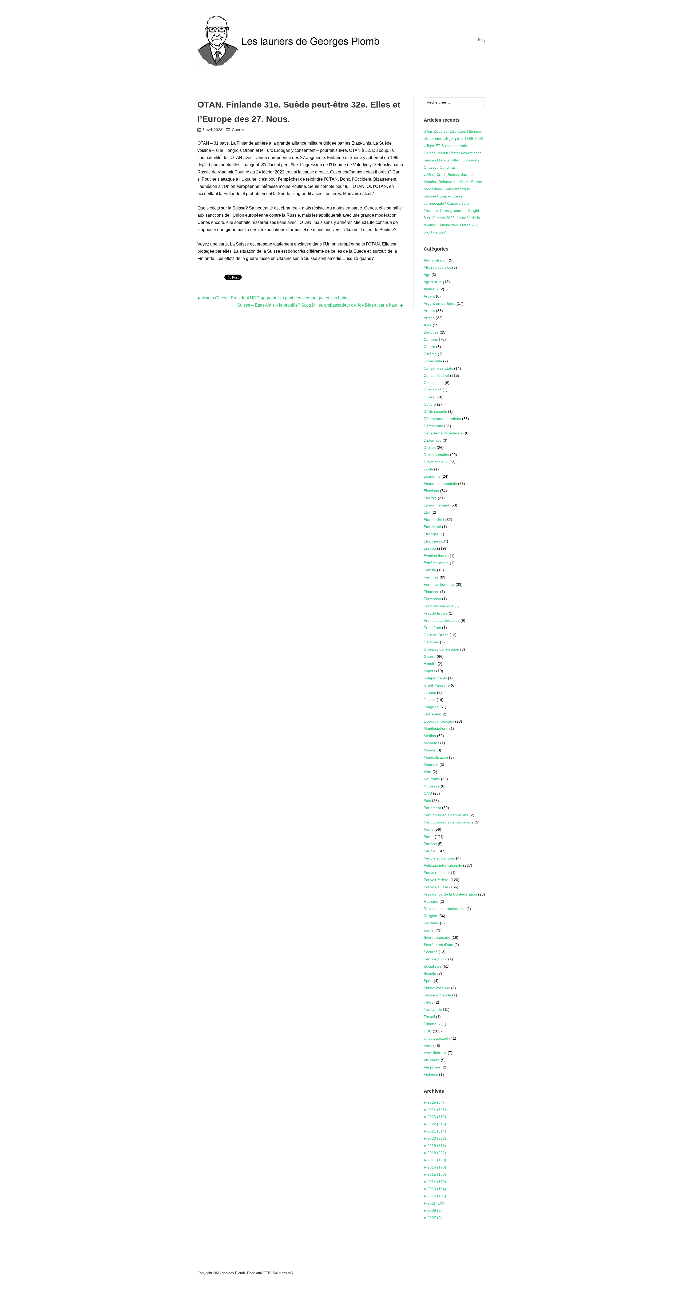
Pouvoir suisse (436, 887)
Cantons (431, 339)
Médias (430, 736)
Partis (428, 829)
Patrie (429, 836)
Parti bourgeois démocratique (449, 822)
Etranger (431, 534)
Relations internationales (444, 908)
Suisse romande (437, 995)
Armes (429, 318)
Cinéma (430, 354)
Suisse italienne (437, 988)
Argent (429, 296)
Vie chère (432, 1060)
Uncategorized (436, 1038)
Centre (429, 346)
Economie (432, 476)
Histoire (430, 664)
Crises (429, 397)
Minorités (431, 743)
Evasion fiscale (436, 555)
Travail (429, 1017)
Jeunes (430, 692)
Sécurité (431, 952)
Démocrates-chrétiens (442, 419)
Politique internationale (443, 865)
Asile (428, 325)
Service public (435, 959)
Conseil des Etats (438, 368)
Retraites (431, 923)
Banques (431, 332)
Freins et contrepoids (441, 620)
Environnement (436, 505)
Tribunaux (432, 1024)
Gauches (431, 642)
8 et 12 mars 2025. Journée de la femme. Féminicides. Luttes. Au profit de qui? (452, 225)
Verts (428, 1045)
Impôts (429, 671)
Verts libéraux (435, 1053)
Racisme (431, 901)
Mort (427, 772)
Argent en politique (439, 303)
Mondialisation (436, 757)
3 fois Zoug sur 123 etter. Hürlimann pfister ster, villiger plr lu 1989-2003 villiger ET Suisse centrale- (454, 138)
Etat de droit (434, 519)
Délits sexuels (435, 411)
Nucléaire (432, 786)
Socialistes (433, 966)
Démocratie (433, 426)
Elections (431, 491)
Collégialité (433, 361)
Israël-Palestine (437, 685)
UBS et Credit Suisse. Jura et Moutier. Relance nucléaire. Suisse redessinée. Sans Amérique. (453, 181)
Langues (431, 707)
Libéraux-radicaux (439, 721)
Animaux (431, 289)
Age (427, 274)
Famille (430, 570)
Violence (431, 1074)
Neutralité (432, 779)
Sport (428, 981)
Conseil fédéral (436, 375)
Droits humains (436, 455)
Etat (427, 512)
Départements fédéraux (444, 433)
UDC (428, 1031)
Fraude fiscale (436, 613)
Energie (430, 498)
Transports (433, 1009)
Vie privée (432, 1067)
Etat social (432, 527)
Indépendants (435, 678)
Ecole (428, 469)
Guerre (238, 130)
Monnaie (431, 764)
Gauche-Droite (436, 635)
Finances (431, 591)
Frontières (432, 627)
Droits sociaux (435, 462)
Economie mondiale (440, 483)
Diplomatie (433, 440)
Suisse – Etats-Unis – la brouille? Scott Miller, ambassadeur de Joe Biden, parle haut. (317, 305)
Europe (430, 548)
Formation (432, 599)
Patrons (430, 844)
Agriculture (433, 282)
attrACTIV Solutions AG (274, 1273)
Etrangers (432, 541)
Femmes (431, 577)
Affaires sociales (437, 267)
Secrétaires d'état (438, 944)
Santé (429, 930)
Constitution (434, 383)
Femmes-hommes (439, 584)
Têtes (428, 1002)
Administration (436, 260)
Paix (427, 800)
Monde (429, 750)
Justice (429, 700)
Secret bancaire (437, 937)
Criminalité (433, 390)
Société (430, 973)
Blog (482, 39)
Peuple (429, 851)
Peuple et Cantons (439, 858)
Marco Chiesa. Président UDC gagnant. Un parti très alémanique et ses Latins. (276, 298)
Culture (430, 404)
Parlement (432, 808)
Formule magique (439, 606)
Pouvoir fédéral (436, 880)
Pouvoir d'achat (437, 872)
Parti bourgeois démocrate (446, 815)
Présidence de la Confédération (450, 894)
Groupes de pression (441, 649)
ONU (428, 793)
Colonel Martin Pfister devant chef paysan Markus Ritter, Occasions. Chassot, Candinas (452, 160)
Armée (429, 310)
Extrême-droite (436, 563)
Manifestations (436, 728)
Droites (430, 447)
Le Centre (432, 714)
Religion (430, 916)
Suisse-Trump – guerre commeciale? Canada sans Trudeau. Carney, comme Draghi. (452, 203)
